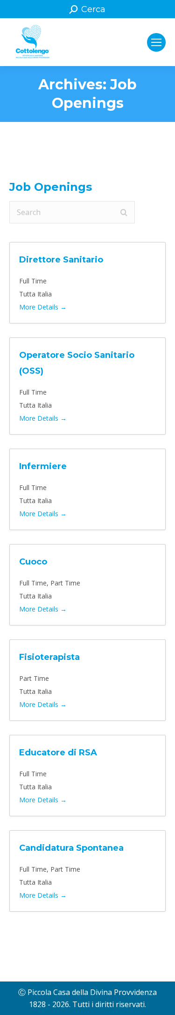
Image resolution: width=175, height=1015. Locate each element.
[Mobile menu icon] (156, 42)
